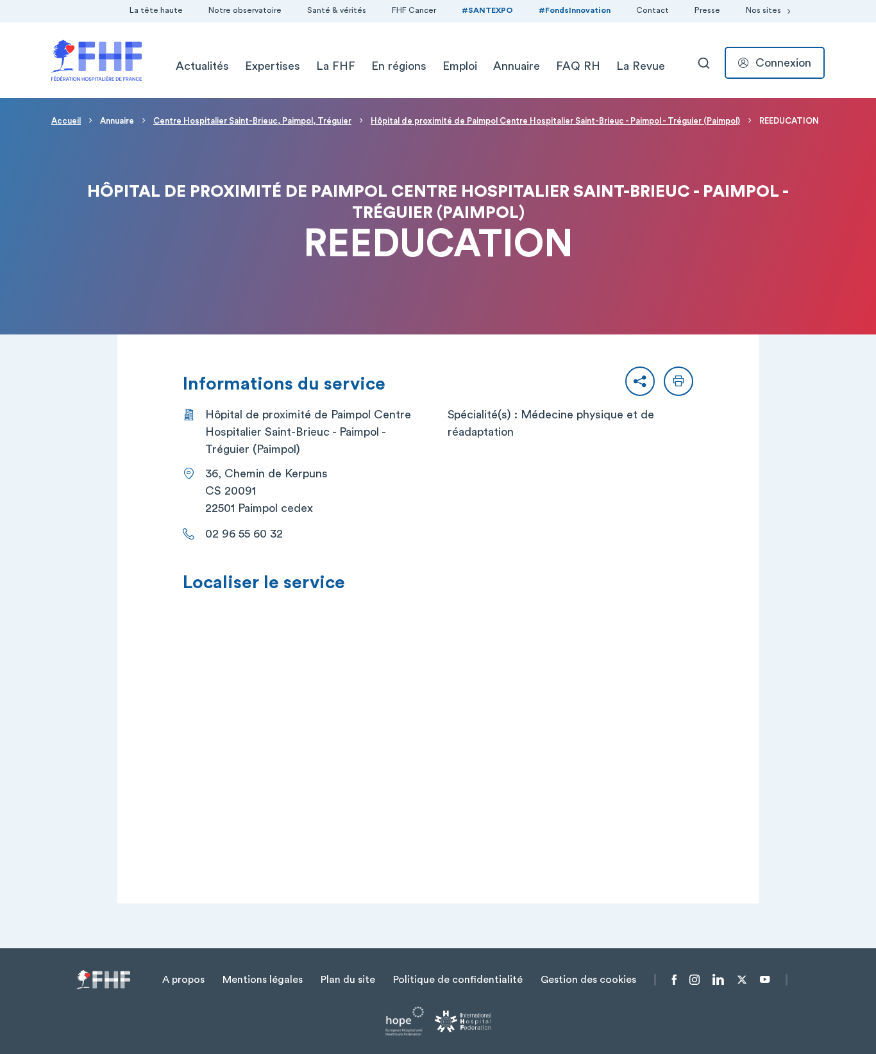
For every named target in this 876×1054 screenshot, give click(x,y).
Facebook (674, 979)
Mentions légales (263, 980)
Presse (707, 10)
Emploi (459, 66)
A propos (183, 980)
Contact (652, 10)
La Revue (640, 66)
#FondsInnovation (575, 10)
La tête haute (156, 10)
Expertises (272, 66)
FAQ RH (578, 66)
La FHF (335, 66)
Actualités (202, 66)
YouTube (765, 979)
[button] (640, 381)
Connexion (783, 63)
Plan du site (348, 980)
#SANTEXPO (487, 10)
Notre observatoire (245, 10)
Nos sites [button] (763, 10)
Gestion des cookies (588, 980)
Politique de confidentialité (458, 980)
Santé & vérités (336, 10)
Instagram (694, 979)
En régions (398, 66)
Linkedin (718, 979)
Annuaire (516, 66)
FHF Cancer (414, 10)
